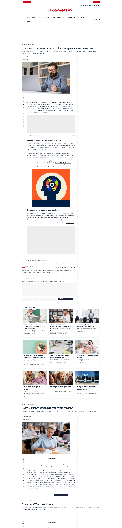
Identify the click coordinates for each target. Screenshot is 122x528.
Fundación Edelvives (33, 463)
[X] (81, 5)
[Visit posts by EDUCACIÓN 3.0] (23, 267)
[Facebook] (79, 5)
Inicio (23, 44)
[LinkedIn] (93, 5)
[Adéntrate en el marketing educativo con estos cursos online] (61, 347)
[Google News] (85, 5)
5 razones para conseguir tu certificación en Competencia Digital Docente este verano (34, 326)
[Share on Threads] (23, 119)
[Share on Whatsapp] (23, 110)
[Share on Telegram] (23, 116)
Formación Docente (29, 44)
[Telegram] (94, 5)
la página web (70, 223)
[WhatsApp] (96, 5)
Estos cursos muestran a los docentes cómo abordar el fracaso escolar (34, 387)
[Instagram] (87, 5)
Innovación (38, 260)
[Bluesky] (98, 5)
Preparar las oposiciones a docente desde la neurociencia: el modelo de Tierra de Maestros (87, 387)
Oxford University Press (58, 102)
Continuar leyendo (61, 495)
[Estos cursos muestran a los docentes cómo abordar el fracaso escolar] (35, 378)
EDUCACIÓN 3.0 (26, 59)
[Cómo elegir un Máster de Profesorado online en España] (87, 316)
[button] (99, 19)
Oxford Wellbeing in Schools (63, 162)
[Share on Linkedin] (23, 113)
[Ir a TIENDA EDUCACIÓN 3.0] (96, 19)
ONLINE (44, 260)
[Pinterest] (89, 5)
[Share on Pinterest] (23, 107)
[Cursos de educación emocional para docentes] (87, 347)
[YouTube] (83, 5)
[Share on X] (23, 104)
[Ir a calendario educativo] (94, 19)
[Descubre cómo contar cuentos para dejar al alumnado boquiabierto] (61, 378)
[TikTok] (91, 5)
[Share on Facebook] (23, 101)
